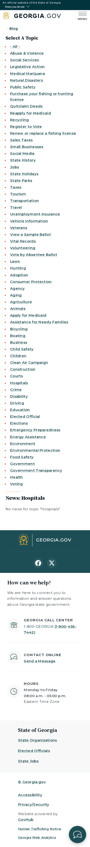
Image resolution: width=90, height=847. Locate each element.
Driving (17, 403)
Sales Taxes (21, 140)
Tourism (18, 194)
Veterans (18, 227)
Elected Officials (34, 750)
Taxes (16, 187)
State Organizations (37, 740)
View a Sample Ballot (30, 234)
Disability (19, 396)
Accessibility (30, 795)
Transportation (24, 200)
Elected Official (25, 416)
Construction (23, 369)
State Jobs (28, 761)
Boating (17, 335)
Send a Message (39, 661)
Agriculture (21, 302)
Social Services (24, 60)
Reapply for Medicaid (30, 113)
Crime (16, 389)
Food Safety (22, 457)
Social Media (22, 153)
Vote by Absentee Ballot (33, 254)
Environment (22, 443)
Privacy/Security (33, 804)
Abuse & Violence (27, 53)
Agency (17, 288)
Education (20, 409)
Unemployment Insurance (35, 214)
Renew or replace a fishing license (43, 133)
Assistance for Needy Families (39, 322)
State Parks (21, 180)
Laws (15, 261)
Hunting (18, 268)
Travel (16, 207)
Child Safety (22, 349)
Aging (16, 295)
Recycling (19, 120)
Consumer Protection (31, 281)
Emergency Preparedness (35, 430)
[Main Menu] (81, 15)
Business (18, 342)
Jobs (14, 167)
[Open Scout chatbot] (77, 834)
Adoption (19, 275)
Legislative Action (27, 66)
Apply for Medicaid (28, 315)
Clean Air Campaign (29, 362)
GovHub (26, 819)
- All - (15, 46)
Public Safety (23, 87)
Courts (16, 376)
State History (23, 160)
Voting (16, 484)
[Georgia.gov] (32, 16)
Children (18, 355)
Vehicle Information (29, 221)
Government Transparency (36, 470)
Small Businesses (26, 146)
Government (22, 463)
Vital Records (23, 241)
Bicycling (19, 329)
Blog (13, 28)
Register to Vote (26, 126)
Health (16, 477)
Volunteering (23, 248)
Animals (17, 308)
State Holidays (24, 173)
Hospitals (19, 383)
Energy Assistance (28, 437)
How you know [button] (14, 7)
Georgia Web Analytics (37, 837)
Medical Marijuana (27, 73)
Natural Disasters (26, 80)
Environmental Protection (35, 450)
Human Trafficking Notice (39, 829)
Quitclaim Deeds (26, 106)
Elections (19, 423)
